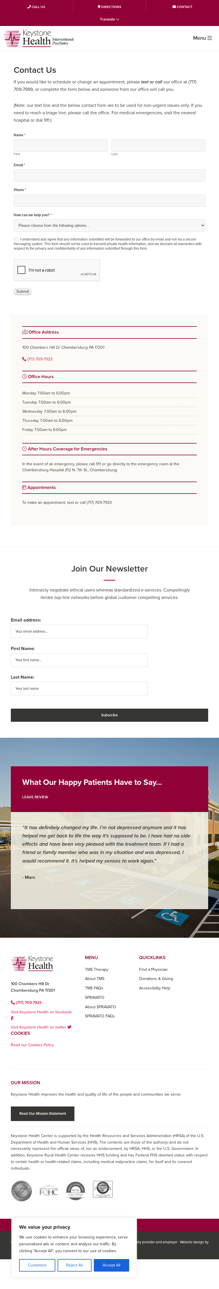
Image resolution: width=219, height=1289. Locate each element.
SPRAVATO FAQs (100, 1016)
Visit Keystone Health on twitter (39, 1027)
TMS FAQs (94, 988)
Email (19, 165)
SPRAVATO (94, 997)
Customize (37, 1265)
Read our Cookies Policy (32, 1045)
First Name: (23, 648)
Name (20, 135)
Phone (20, 190)
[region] (74, 1248)
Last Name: (22, 677)
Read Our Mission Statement (42, 1113)
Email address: (26, 620)
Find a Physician (153, 969)
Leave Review (35, 797)
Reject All (74, 1265)
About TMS (94, 978)
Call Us (38, 7)
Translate (108, 19)
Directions (110, 7)
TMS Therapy (96, 969)
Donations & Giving (156, 978)
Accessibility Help (154, 988)
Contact (184, 7)
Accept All (111, 1265)
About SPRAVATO (100, 1007)
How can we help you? (33, 215)
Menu (199, 38)
